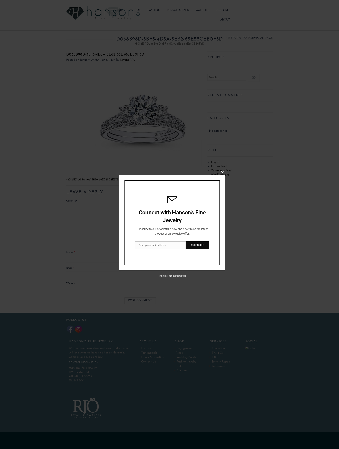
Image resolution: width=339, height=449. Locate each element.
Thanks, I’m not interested (172, 275)
